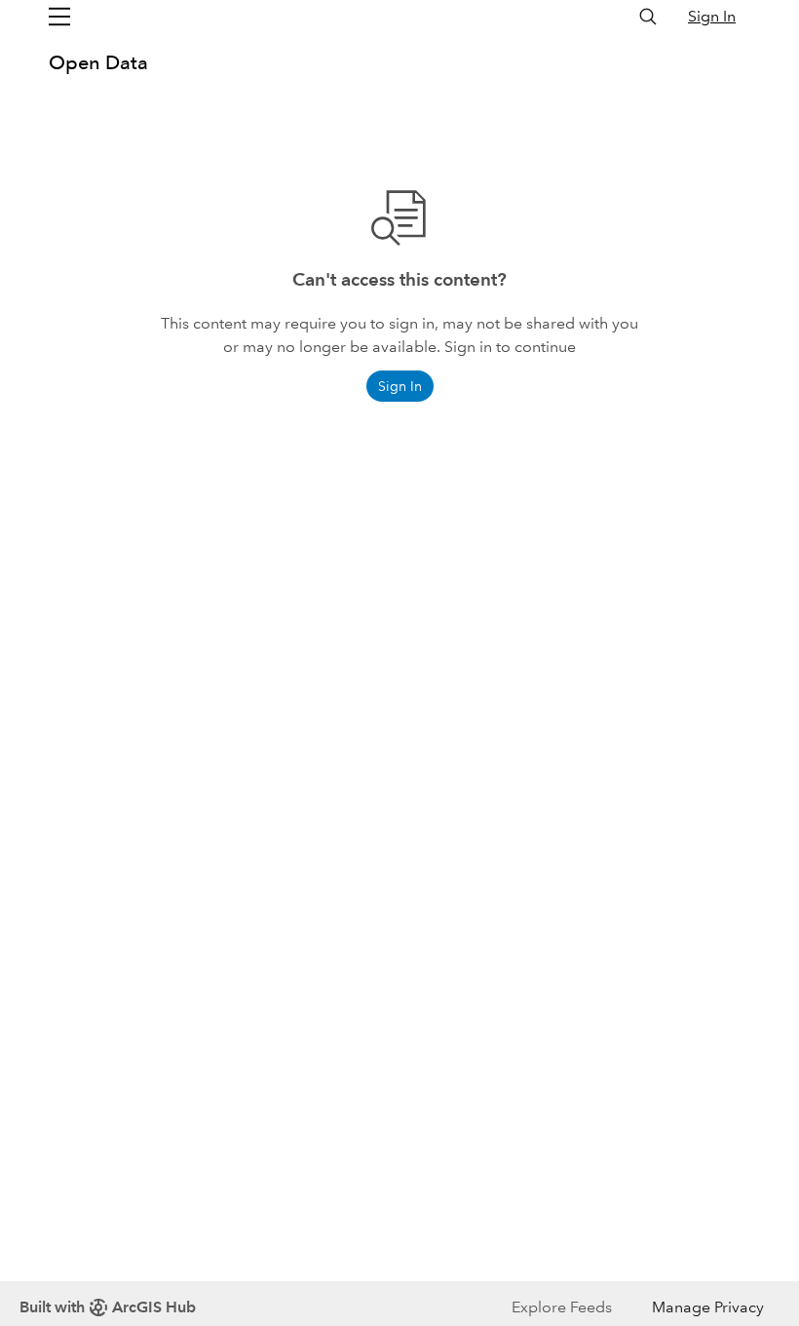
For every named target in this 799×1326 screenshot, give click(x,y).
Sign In (712, 16)
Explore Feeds (562, 1307)
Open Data (98, 62)
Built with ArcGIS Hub (107, 1307)
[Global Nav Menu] (59, 16)
